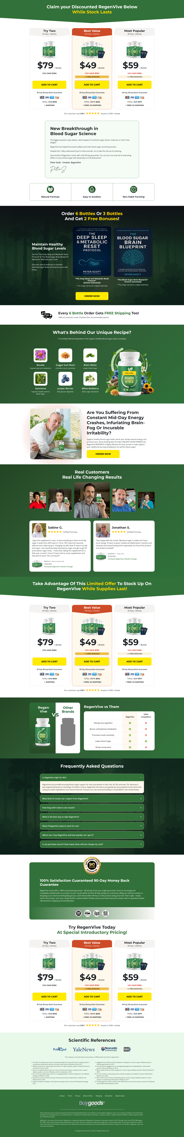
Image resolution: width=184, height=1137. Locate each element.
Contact (62, 1096)
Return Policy (88, 1096)
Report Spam (120, 1096)
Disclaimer (108, 1096)
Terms (70, 1096)
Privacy (77, 1096)
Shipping (99, 1096)
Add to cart (49, 84)
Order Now (92, 296)
